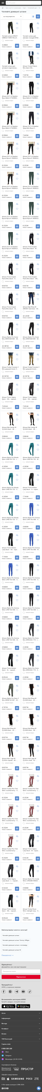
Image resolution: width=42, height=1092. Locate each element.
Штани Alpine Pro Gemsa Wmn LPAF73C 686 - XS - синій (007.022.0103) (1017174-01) (31, 518)
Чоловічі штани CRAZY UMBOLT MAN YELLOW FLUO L (10, 37)
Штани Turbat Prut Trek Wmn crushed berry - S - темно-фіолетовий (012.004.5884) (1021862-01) (10, 789)
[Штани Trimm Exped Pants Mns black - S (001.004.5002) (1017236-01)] (10, 268)
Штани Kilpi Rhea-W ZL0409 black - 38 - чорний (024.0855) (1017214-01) (29, 729)
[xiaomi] (3, 1079)
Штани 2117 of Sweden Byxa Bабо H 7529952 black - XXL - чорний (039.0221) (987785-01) (10, 127)
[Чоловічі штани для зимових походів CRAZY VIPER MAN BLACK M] (31, 27)
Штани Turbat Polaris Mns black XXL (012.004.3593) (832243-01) (31, 67)
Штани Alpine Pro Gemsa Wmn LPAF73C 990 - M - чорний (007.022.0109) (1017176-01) (10, 639)
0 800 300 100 (7, 1048)
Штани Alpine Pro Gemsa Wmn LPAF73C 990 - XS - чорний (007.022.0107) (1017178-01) (10, 609)
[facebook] (4, 992)
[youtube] (23, 992)
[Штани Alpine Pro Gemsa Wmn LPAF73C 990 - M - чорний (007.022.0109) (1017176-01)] (10, 629)
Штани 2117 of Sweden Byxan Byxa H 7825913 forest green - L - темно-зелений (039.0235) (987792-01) (31, 187)
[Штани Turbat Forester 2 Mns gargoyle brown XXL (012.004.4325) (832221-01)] (10, 358)
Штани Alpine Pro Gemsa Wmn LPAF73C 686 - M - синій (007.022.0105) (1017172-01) (31, 548)
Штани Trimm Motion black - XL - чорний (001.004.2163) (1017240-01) (9, 669)
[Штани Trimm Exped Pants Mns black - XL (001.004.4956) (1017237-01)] (10, 298)
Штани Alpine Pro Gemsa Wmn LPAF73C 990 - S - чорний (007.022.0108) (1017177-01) (31, 579)
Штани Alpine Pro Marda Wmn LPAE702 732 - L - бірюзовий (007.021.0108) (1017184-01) (10, 458)
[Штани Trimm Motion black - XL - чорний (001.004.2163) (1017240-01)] (10, 660)
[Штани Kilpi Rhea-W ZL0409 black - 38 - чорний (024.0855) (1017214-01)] (31, 720)
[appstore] (8, 1006)
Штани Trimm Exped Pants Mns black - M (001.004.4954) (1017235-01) (29, 247)
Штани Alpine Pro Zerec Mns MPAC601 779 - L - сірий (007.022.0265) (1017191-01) (31, 639)
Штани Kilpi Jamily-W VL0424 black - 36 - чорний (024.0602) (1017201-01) (9, 428)
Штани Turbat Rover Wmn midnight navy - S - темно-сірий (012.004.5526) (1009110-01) (31, 910)
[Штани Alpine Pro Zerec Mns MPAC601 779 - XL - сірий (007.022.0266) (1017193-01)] (31, 660)
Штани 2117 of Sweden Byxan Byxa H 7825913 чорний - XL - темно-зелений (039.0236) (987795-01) (10, 247)
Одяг (24, 8)
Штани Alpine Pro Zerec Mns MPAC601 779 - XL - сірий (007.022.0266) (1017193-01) (31, 669)
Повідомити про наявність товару (17, 46)
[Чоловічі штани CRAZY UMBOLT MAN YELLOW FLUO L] (10, 27)
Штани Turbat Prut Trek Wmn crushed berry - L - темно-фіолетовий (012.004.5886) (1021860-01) (31, 789)
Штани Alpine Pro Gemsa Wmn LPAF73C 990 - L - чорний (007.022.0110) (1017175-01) (31, 609)
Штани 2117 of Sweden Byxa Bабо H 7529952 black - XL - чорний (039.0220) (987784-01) (10, 97)
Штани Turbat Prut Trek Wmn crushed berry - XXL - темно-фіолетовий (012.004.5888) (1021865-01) (10, 819)
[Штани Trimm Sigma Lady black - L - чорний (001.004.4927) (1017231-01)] (10, 870)
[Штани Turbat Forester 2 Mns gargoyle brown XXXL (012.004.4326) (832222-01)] (31, 358)
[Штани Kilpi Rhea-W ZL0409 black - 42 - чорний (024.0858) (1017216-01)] (10, 720)
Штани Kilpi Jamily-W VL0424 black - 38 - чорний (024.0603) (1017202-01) (30, 428)
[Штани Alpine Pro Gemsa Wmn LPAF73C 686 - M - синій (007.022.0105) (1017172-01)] (31, 539)
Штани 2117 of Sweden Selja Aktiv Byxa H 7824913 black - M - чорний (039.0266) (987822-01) (30, 127)
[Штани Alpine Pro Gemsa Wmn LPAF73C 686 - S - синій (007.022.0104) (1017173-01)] (10, 569)
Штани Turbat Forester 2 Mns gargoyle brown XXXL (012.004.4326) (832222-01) (31, 368)
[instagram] (10, 992)
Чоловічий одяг (32, 8)
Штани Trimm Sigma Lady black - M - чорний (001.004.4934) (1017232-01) (31, 850)
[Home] (3, 8)
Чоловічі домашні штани (11, 935)
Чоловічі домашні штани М (12, 950)
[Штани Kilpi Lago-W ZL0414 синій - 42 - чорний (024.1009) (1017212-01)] (31, 750)
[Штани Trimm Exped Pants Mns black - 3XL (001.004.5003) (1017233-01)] (31, 268)
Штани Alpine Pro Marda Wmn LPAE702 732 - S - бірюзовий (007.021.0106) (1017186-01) (10, 518)
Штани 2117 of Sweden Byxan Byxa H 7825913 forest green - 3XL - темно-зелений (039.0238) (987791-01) (10, 217)
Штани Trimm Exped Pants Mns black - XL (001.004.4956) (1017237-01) (9, 308)
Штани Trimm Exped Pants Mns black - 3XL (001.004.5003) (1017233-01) (30, 278)
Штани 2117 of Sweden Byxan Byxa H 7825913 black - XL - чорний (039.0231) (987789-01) (10, 187)
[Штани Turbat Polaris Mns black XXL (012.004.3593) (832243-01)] (31, 57)
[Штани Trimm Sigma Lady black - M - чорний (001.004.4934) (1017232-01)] (31, 840)
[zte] (36, 1079)
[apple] (8, 1079)
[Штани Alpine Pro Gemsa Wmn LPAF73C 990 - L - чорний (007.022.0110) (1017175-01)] (31, 599)
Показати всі (6, 955)
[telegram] (17, 992)
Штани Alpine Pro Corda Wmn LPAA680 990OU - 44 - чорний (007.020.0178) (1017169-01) (31, 880)
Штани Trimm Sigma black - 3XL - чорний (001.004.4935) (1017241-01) (29, 398)
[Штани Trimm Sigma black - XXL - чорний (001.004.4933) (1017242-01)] (10, 389)
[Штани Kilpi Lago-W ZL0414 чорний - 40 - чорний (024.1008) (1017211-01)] (10, 750)
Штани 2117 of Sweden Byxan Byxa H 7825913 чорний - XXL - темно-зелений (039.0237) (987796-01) (30, 217)
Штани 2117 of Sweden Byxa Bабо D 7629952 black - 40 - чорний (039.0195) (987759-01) (31, 97)
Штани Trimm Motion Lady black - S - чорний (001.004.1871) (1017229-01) (31, 488)
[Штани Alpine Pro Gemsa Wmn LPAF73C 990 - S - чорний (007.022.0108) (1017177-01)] (31, 569)
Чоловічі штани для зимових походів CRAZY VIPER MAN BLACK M (31, 37)
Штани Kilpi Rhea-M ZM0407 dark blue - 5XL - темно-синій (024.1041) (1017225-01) (31, 308)
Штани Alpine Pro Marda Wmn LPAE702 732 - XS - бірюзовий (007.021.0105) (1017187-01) (10, 488)
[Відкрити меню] (3, 3)
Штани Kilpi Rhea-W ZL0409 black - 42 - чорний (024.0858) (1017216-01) (9, 729)
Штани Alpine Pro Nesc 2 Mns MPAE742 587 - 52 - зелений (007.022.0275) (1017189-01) (10, 699)
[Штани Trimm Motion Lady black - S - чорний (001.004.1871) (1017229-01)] (31, 479)
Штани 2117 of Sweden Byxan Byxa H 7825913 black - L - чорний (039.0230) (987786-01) (31, 157)
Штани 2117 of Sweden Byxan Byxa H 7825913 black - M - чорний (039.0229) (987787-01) (10, 157)
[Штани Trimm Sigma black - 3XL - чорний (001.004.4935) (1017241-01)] (31, 389)
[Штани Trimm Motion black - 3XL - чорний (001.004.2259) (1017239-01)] (10, 900)
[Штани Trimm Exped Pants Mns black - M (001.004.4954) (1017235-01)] (31, 238)
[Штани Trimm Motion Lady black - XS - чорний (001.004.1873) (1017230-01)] (10, 539)
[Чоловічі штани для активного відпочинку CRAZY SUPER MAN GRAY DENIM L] (10, 57)
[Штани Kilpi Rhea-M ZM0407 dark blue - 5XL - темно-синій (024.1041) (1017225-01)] (31, 298)
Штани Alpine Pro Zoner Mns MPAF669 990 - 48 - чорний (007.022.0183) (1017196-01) (10, 338)
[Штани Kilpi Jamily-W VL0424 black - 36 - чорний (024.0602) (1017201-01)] (10, 419)
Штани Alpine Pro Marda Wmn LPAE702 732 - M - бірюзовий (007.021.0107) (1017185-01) (31, 458)
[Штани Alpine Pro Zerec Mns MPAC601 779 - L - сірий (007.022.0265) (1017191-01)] (31, 629)
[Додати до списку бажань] (17, 28)
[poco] (29, 1079)
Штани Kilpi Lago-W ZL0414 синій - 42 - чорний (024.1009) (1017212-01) (29, 759)
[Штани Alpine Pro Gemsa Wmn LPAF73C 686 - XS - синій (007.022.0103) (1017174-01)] (31, 509)
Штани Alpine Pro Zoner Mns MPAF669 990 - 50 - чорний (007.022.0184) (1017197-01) (31, 338)
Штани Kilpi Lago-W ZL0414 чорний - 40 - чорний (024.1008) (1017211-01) (9, 759)
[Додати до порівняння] (17, 23)
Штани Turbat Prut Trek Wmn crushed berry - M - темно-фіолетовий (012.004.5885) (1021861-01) (10, 850)
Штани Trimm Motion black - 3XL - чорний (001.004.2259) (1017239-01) (9, 910)
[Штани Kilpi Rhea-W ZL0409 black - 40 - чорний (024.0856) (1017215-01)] (31, 690)
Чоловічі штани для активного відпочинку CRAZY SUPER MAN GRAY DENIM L (9, 67)
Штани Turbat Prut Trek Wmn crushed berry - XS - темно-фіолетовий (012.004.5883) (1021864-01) (31, 819)
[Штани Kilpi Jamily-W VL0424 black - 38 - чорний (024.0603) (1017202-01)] (31, 419)
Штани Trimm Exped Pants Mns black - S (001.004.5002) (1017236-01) (9, 278)
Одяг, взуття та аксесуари (13, 8)
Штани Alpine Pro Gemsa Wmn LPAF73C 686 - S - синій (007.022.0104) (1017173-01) (10, 579)
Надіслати (8, 3)
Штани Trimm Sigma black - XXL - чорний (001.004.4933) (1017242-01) (9, 398)
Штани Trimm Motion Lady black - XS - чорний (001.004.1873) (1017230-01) (10, 548)
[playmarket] (23, 1006)
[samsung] (17, 1079)
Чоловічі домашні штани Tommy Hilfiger (16, 940)
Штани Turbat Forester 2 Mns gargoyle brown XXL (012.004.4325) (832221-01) (10, 368)
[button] (33, 16)
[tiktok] (30, 992)
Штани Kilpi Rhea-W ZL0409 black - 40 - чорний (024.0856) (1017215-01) (29, 699)
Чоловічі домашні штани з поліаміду (15, 945)
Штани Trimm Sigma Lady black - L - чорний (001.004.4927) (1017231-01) (10, 880)
